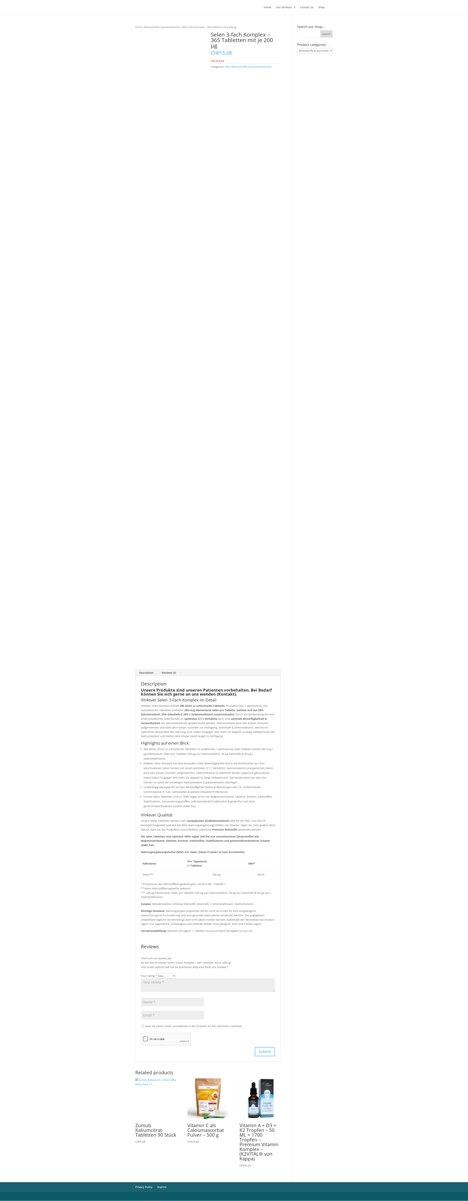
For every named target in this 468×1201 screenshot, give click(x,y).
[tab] (146, 673)
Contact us (307, 7)
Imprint (162, 1187)
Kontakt (226, 694)
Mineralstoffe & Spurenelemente (162, 27)
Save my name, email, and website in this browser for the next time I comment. (194, 1026)
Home (267, 7)
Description (146, 672)
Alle (227, 66)
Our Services (284, 7)
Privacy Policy (143, 1187)
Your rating (149, 976)
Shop (321, 7)
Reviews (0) (169, 672)
